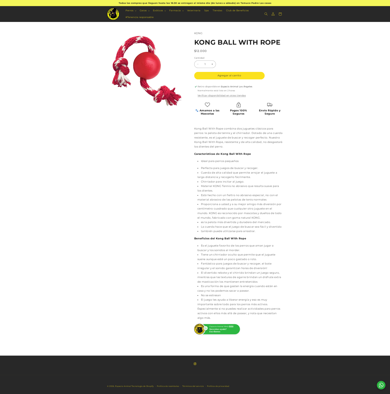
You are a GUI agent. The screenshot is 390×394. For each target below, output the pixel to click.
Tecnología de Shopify (142, 386)
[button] (131, 10)
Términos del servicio (193, 386)
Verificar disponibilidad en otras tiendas (222, 95)
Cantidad (199, 58)
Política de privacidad (218, 386)
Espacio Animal (123, 386)
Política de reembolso (168, 386)
